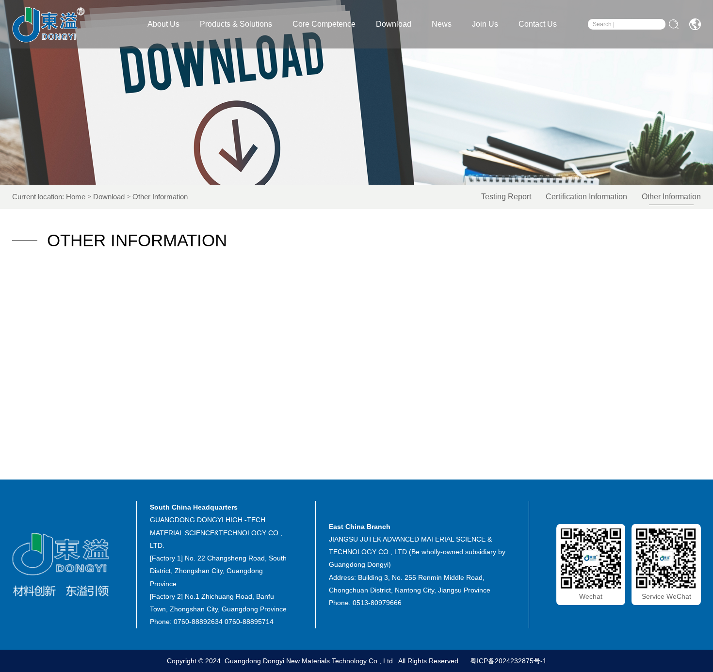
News (442, 24)
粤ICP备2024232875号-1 (507, 661)
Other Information (671, 196)
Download (393, 24)
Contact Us (538, 24)
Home (75, 196)
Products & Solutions (236, 24)
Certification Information (586, 196)
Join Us (485, 24)
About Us (163, 24)
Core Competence (324, 24)
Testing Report (506, 196)
